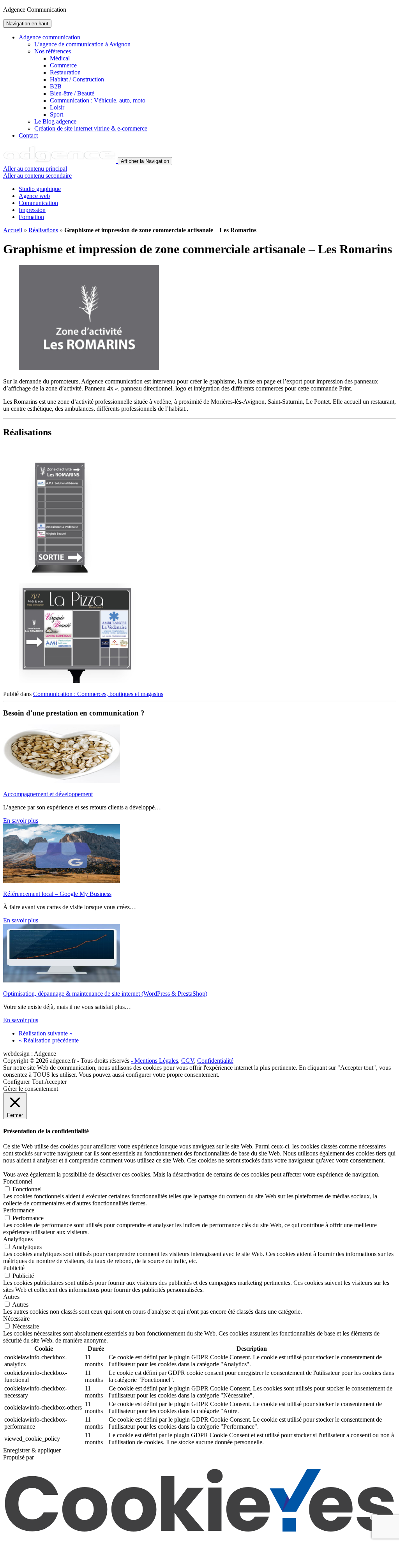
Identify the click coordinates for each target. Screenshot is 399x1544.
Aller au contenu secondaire (37, 175)
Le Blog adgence (55, 121)
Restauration (65, 72)
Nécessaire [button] (16, 1318)
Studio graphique (40, 188)
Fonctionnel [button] (17, 1181)
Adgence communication (49, 37)
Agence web (34, 196)
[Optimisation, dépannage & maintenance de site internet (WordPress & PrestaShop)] (61, 980)
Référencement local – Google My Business (57, 893)
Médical (60, 58)
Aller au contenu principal (35, 168)
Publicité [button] (14, 1268)
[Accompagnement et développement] (61, 780)
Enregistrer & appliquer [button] (32, 1450)
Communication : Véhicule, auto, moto (97, 100)
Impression (32, 210)
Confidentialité (215, 1060)
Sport (56, 114)
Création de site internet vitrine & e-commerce (90, 128)
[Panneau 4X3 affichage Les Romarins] (77, 680)
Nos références (52, 51)
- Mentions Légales (154, 1060)
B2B (56, 86)
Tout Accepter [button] (49, 1081)
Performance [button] (18, 1210)
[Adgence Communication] (60, 160)
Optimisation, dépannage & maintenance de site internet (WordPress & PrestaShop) (105, 993)
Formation (31, 217)
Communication (38, 203)
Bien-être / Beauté (72, 93)
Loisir (57, 107)
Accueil (12, 230)
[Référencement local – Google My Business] (61, 880)
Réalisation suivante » (45, 1033)
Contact (28, 135)
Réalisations (43, 230)
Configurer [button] (16, 1081)
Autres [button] (11, 1296)
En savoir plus (20, 820)
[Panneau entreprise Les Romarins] (60, 573)
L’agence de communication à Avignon (82, 44)
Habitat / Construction (77, 79)
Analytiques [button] (18, 1239)
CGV (187, 1060)
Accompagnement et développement (48, 794)
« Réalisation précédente (49, 1040)
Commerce (63, 65)
